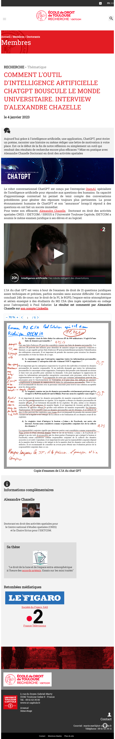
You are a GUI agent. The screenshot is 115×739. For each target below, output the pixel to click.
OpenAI (91, 189)
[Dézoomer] (6, 317)
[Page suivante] (38, 317)
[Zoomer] (17, 317)
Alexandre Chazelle (52, 210)
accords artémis (31, 570)
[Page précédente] (22, 317)
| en (112, 3)
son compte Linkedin (34, 308)
